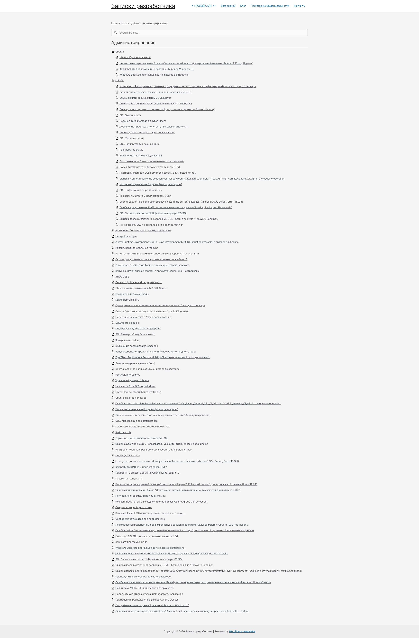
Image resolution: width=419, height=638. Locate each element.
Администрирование (154, 23)
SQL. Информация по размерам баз (140, 190)
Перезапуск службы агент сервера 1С (138, 328)
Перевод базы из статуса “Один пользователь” (147, 132)
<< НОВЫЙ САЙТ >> (203, 5)
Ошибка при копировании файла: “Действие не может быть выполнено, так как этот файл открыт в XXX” (177, 490)
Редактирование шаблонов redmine (136, 247)
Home (114, 23)
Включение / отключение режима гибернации (143, 230)
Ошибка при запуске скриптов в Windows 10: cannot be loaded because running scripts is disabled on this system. (182, 611)
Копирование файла (131, 149)
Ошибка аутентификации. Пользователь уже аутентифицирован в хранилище (161, 443)
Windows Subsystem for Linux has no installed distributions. (154, 74)
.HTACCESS (122, 276)
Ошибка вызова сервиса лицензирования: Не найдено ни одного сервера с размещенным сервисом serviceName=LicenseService (193, 582)
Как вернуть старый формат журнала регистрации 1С (147, 472)
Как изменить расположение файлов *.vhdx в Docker (146, 599)
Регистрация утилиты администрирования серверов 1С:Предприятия (157, 253)
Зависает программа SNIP (131, 541)
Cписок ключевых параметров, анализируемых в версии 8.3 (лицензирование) (162, 415)
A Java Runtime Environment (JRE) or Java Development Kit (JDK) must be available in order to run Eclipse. (177, 241)
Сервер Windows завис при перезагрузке (140, 518)
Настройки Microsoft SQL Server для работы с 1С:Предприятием (157, 172)
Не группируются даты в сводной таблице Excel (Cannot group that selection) (161, 501)
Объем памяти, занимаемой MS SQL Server (145, 97)
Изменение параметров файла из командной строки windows (152, 265)
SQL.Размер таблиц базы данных (139, 143)
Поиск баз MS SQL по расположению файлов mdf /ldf (151, 224)
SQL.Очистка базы (130, 115)
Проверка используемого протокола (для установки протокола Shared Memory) (167, 109)
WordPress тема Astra (242, 631)
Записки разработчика (143, 5)
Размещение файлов (127, 374)
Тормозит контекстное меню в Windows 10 (141, 438)
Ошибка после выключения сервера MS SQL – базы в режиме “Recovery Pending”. (168, 218)
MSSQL (119, 80)
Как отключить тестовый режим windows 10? (142, 426)
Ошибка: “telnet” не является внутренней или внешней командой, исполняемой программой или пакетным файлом (184, 530)
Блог (243, 5)
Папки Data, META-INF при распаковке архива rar (144, 588)
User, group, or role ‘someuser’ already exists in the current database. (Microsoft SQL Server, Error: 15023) (181, 201)
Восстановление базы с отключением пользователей (151, 161)
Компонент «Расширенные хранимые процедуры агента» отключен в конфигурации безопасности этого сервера (187, 86)
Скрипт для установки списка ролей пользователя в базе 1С (155, 92)
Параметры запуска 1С (129, 478)
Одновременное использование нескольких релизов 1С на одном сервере (160, 305)
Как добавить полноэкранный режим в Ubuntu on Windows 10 (156, 69)
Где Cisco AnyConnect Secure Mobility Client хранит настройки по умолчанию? (162, 357)
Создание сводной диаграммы (133, 507)
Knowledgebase (130, 23)
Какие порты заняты (127, 299)
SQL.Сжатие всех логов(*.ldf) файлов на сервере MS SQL (153, 213)
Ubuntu (119, 51)
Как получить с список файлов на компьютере (143, 576)
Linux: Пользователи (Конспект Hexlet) (138, 392)
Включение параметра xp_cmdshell (140, 155)
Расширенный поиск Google (132, 294)
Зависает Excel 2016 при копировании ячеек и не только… (150, 513)
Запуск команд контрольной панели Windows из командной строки (155, 351)
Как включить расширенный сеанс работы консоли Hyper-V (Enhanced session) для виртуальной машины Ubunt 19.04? (186, 484)
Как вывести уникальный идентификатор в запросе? (150, 184)
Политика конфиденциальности (270, 5)
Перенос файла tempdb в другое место (142, 120)
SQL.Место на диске (131, 138)
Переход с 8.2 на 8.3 (127, 455)
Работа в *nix (123, 432)
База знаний (228, 5)
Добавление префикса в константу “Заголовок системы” (153, 126)
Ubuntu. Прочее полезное (135, 57)
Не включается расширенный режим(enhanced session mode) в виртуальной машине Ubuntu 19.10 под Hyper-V (186, 63)
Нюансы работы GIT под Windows (135, 386)
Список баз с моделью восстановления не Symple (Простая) (155, 103)
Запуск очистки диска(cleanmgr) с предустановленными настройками (157, 270)
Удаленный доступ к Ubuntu (132, 380)
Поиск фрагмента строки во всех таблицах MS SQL (150, 167)
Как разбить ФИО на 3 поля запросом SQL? (145, 195)
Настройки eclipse (126, 236)
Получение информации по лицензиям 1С (140, 495)
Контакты (299, 5)
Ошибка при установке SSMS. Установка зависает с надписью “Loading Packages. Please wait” (175, 207)
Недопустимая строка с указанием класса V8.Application (149, 593)
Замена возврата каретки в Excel (135, 363)
